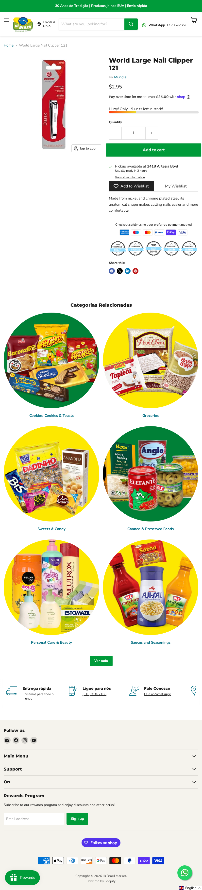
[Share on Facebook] (112, 271)
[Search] (131, 24)
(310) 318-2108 (94, 694)
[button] (190, 888)
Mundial (120, 77)
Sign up (77, 818)
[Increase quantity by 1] (152, 133)
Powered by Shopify (101, 881)
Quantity (115, 122)
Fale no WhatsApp (157, 694)
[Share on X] (120, 271)
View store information (130, 177)
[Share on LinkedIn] (128, 271)
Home (9, 45)
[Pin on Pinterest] (135, 271)
